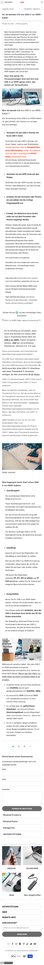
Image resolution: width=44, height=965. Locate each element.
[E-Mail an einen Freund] (30, 746)
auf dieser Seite (26, 286)
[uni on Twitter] (31, 944)
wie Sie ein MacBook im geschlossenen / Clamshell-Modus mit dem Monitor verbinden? (21, 300)
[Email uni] (9, 944)
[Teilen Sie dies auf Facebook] (18, 746)
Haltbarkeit (16, 499)
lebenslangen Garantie (20, 715)
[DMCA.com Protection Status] (6, 963)
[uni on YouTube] (35, 944)
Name (4, 769)
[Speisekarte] (1, 2)
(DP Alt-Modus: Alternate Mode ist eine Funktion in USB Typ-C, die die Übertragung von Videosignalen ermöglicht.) (22, 163)
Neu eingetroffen (32, 885)
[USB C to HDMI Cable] (22, 649)
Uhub (11, 885)
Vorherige (28, 9)
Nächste (36, 9)
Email (4, 779)
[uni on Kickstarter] (20, 944)
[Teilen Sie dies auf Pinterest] (24, 746)
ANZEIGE (11, 858)
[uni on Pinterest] (23, 944)
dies (34, 281)
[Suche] (42, 2)
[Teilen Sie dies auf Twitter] (13, 746)
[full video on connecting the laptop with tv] (22, 320)
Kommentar (6, 789)
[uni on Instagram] (16, 944)
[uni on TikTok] (27, 944)
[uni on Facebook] (12, 944)
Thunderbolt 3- (18, 371)
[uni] (22, 2)
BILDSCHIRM (32, 858)
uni (12, 950)
